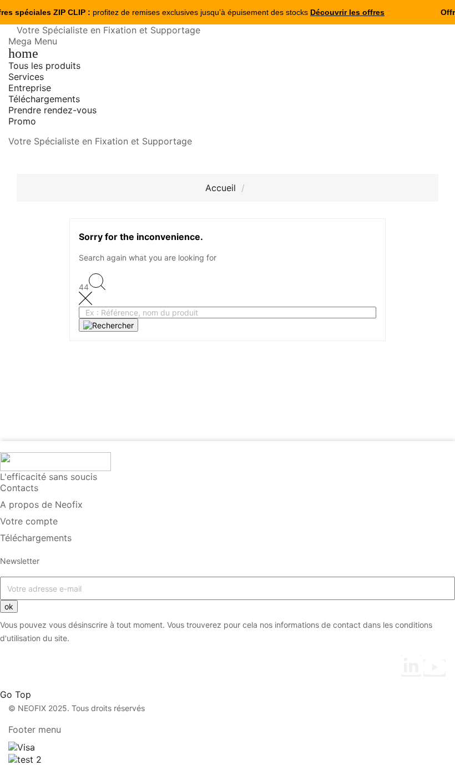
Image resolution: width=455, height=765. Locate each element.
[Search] (108, 325)
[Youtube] (434, 668)
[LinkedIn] (411, 666)
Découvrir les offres (347, 12)
